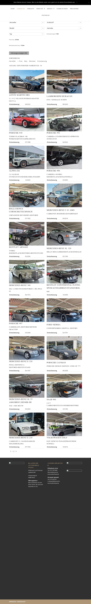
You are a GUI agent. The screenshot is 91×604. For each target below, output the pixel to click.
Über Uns (39, 9)
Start (13, 9)
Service (49, 9)
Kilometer (32, 61)
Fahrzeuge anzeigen (19, 53)
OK (76, 2)
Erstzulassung (42, 61)
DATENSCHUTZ (21, 601)
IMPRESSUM (12, 601)
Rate (25, 61)
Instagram (45, 15)
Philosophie (74, 9)
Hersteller (12, 61)
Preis (20, 61)
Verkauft (30, 9)
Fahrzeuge (21, 9)
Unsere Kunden (62, 9)
